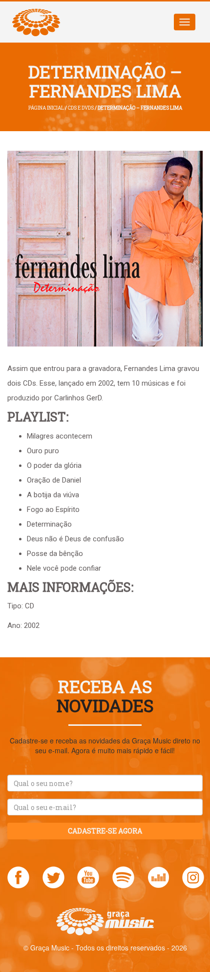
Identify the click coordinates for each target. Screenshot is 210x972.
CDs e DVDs (81, 108)
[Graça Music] (36, 13)
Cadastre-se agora (105, 830)
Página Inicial (46, 108)
